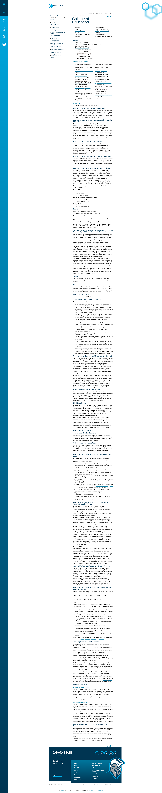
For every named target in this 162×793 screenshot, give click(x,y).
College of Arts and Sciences (56, 30)
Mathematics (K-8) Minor (101, 74)
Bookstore (76, 774)
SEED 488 (101, 639)
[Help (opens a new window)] (112, 16)
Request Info (4, 22)
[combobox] (100, 13)
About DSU (53, 22)
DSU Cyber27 (95, 776)
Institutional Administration (56, 55)
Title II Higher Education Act (82, 32)
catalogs (63, 790)
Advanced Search (53, 19)
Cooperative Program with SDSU (103, 36)
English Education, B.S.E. (83, 56)
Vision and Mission (80, 31)
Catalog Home (54, 20)
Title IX (111, 784)
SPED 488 (93, 639)
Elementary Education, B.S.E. (82, 42)
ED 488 (82, 639)
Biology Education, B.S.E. (84, 51)
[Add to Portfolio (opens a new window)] (107, 16)
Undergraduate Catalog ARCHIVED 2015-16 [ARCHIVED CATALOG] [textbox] (100, 13)
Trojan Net (94, 778)
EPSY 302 (104, 476)
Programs (77, 27)
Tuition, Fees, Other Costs (56, 52)
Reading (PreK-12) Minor (101, 90)
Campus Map (53, 57)
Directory (76, 770)
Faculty (77, 29)
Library (75, 772)
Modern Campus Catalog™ (96, 790)
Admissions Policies (55, 27)
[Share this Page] (109, 16)
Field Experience (99, 27)
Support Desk (77, 779)
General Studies (54, 38)
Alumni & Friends (96, 765)
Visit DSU (4, 30)
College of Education (55, 36)
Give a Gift (76, 767)
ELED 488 (87, 639)
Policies (107, 784)
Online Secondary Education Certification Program (88, 105)
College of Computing (55, 35)
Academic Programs (55, 25)
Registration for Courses (56, 46)
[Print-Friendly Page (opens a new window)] (110, 16)
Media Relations (95, 767)
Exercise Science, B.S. (81, 46)
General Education (54, 29)
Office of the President (97, 763)
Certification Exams (100, 34)
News (75, 763)
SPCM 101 (91, 472)
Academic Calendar (55, 24)
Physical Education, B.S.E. (82, 48)
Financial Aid (53, 41)
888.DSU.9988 (57, 760)
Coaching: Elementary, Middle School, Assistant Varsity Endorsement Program (83, 79)
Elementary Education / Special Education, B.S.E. (88, 44)
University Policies (54, 54)
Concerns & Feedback (88, 784)
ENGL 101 (85, 472)
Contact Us (57, 775)
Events (75, 765)
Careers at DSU (77, 777)
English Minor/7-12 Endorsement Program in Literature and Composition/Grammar (83, 94)
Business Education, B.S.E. (84, 53)
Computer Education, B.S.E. (84, 55)
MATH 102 (100, 472)
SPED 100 (105, 486)
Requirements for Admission (102, 29)
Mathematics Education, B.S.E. (85, 58)
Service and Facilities (55, 47)
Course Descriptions (55, 40)
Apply (4, 37)
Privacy (102, 784)
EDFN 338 (98, 476)
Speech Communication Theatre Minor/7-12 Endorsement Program (103, 96)
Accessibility (97, 784)
